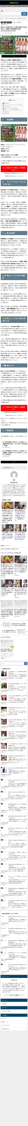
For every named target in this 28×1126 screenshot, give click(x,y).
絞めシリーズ (4, 24)
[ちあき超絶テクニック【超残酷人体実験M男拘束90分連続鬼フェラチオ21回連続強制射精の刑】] (4, 673)
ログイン (4, 1018)
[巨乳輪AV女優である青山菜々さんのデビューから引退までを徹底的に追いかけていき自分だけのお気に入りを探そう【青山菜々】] (4, 709)
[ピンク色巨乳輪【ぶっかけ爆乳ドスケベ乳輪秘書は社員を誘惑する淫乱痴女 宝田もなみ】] (4, 746)
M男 (2, 22)
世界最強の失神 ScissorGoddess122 (15, 144)
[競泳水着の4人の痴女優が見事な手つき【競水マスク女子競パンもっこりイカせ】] (4, 758)
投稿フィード (5, 1021)
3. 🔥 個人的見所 (6, 106)
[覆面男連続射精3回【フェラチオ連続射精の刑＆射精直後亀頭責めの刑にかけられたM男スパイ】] (4, 806)
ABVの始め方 (20, 176)
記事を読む (7, 447)
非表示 (13, 100)
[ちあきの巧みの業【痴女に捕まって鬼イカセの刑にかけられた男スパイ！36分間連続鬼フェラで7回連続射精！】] (4, 721)
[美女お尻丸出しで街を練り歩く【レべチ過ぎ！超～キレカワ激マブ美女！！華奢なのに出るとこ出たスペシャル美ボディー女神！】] (4, 830)
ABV (14, 22)
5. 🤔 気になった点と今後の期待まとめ (11, 109)
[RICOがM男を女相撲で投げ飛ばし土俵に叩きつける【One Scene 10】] (4, 930)
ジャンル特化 (7, 5)
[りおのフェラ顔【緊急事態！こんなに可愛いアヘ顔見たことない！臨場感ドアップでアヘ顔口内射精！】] (4, 697)
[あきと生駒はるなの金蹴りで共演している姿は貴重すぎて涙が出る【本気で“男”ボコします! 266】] (4, 902)
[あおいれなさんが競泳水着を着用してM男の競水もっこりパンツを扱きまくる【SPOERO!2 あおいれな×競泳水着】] (4, 770)
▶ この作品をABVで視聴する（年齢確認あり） (14, 168)
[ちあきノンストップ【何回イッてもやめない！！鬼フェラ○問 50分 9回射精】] (4, 878)
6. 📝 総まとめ (5, 111)
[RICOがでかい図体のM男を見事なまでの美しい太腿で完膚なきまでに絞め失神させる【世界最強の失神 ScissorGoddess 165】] (4, 966)
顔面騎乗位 (20, 5)
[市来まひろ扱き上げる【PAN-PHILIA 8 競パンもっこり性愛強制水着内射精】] (4, 794)
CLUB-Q (19, 22)
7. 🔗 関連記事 (5, 113)
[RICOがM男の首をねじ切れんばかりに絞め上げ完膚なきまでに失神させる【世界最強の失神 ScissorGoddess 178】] (4, 918)
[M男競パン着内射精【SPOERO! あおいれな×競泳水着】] (4, 842)
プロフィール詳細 (14, 995)
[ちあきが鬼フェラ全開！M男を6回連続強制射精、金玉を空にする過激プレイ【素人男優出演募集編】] (4, 734)
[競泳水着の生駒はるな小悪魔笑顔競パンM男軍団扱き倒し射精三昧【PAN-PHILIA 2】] (4, 890)
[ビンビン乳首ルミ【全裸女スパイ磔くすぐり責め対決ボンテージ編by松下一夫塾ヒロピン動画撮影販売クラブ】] (4, 854)
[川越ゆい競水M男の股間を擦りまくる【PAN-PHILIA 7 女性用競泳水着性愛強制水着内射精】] (4, 866)
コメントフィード (6, 1025)
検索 (2, 11)
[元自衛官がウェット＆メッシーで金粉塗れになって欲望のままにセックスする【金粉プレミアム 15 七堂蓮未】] (4, 954)
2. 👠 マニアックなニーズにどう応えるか (12, 104)
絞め (5, 22)
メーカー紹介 (13, 5)
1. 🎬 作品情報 (5, 103)
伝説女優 (2, 5)
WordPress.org (5, 1028)
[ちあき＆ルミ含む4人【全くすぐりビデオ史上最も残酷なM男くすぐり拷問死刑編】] (4, 782)
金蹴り (24, 5)
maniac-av (14, 482)
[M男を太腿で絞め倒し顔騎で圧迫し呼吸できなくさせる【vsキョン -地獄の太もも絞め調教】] (4, 818)
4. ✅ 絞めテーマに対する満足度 (10, 108)
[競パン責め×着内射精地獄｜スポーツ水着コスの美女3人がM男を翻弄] (4, 685)
